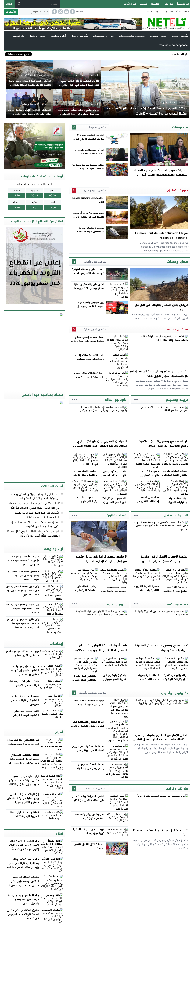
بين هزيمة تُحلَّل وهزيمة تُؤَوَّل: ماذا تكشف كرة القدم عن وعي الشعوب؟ (23, 561)
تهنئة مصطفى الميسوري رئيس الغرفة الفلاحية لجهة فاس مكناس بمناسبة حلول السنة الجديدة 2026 (24, 761)
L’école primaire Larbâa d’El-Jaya (88, 200)
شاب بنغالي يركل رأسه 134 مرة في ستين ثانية (89, 816)
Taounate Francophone (173, 45)
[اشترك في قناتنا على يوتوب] (66, 11)
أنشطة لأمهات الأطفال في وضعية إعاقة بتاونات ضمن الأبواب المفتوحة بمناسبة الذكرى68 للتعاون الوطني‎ (163, 561)
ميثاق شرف (130, 3)
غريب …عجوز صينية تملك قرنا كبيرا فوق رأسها (88, 831)
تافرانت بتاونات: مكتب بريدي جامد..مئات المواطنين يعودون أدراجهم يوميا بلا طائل (88, 377)
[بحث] (19, 4)
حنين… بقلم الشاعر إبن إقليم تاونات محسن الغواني (23, 683)
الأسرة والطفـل (176, 515)
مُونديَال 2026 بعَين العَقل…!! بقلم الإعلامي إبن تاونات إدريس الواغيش (23, 575)
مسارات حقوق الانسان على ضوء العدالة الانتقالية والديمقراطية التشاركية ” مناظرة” (160, 175)
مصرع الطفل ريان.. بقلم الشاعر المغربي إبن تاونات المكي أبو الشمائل (25, 670)
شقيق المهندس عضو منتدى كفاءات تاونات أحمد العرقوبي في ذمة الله (23, 914)
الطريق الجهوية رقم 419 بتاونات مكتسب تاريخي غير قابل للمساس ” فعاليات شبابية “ (90, 141)
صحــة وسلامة (177, 604)
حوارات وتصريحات (103, 36)
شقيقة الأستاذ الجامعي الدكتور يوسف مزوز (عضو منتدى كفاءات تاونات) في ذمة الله (22, 883)
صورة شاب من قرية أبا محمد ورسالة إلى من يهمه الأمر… (88, 215)
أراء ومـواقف (58, 36)
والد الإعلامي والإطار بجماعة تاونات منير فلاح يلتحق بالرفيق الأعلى (23, 899)
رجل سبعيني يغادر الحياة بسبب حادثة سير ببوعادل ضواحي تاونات (90, 306)
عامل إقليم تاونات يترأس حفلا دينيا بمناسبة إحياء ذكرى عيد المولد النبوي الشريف (34, 524)
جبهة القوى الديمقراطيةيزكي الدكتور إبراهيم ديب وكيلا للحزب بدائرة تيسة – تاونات (35, 496)
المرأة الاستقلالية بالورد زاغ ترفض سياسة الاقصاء (89, 152)
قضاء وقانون (116, 515)
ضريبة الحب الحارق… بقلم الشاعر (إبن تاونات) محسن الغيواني (24, 700)
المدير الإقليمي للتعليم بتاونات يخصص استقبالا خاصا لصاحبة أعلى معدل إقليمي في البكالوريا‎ (160, 739)
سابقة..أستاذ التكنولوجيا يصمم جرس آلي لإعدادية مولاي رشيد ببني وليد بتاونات (88, 768)
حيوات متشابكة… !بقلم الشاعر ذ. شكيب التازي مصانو (22, 653)
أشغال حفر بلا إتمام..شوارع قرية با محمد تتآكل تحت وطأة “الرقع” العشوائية (88, 341)
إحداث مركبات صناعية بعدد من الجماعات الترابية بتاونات (88, 167)
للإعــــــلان (155, 3)
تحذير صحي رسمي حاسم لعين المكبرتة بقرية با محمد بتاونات (161, 648)
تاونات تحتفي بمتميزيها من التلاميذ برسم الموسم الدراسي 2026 (163, 443)
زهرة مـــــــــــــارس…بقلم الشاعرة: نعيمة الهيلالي (26, 713)
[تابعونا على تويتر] (60, 11)
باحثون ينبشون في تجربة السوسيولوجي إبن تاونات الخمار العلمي (113, 681)
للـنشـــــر (143, 3)
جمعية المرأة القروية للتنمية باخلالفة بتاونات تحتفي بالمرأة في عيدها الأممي (146, 592)
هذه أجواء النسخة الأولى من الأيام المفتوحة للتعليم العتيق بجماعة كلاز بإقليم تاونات (102, 650)
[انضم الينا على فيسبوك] (54, 11)
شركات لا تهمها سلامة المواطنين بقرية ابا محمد (90, 230)
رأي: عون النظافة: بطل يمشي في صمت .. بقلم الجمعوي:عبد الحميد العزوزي (22, 590)
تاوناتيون (18, 36)
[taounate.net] (166, 24)
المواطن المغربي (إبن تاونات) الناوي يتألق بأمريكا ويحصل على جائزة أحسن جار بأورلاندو (101, 445)
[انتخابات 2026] (35, 146)
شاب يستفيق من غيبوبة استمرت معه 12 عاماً (160, 833)
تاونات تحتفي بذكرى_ (155, 54)
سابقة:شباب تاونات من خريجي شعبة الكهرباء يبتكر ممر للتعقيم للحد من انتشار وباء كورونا (88, 752)
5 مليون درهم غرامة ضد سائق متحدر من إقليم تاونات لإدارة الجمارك (101, 559)
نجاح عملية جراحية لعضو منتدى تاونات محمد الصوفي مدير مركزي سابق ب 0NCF (23, 780)
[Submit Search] (74, 127)
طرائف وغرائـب (176, 788)
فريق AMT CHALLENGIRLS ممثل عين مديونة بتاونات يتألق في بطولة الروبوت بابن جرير (88, 706)
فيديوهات (180, 127)
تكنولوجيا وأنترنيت (173, 693)
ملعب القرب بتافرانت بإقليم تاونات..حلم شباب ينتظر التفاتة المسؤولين (89, 359)
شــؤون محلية (180, 36)
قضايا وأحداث (177, 262)
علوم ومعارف (116, 604)
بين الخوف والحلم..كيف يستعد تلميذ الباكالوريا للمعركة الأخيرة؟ (22, 608)
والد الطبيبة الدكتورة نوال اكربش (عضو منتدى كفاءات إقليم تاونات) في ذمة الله (24, 845)
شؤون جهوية (158, 36)
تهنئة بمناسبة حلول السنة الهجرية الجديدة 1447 (24, 814)
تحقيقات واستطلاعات (132, 36)
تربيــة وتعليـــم (177, 400)
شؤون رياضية (79, 36)
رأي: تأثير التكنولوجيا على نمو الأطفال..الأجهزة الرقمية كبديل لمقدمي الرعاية (23, 623)
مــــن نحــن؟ (168, 3)
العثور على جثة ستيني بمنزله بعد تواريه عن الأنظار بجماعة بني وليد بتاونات (88, 288)
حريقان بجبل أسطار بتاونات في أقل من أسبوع (161, 307)
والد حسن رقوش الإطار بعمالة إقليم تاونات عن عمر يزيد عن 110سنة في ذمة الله (23, 863)
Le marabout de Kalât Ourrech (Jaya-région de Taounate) (161, 235)
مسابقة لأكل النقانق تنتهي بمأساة (89, 846)
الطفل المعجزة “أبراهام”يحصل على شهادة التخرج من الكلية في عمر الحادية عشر (87, 800)
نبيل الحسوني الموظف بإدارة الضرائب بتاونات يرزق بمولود (23, 742)
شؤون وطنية (37, 36)
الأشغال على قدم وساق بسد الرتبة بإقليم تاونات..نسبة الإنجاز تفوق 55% (159, 373)
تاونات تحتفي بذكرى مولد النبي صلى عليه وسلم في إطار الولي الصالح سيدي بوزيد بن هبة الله (34, 505)
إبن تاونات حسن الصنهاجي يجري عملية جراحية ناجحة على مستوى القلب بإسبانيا (23, 798)
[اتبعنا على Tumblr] (72, 11)
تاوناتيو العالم (115, 400)
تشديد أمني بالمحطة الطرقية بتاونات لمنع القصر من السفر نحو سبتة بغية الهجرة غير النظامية (88, 275)
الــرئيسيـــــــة (182, 3)
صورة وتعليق (177, 190)
